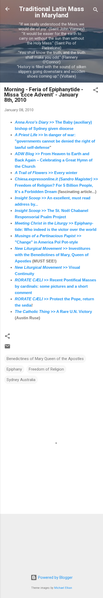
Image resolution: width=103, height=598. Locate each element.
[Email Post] (7, 348)
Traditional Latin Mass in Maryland (51, 12)
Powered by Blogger (55, 577)
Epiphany (14, 369)
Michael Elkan (63, 588)
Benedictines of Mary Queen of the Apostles (45, 358)
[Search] (95, 11)
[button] (95, 91)
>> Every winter (46, 172)
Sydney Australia (21, 379)
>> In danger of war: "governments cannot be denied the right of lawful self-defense (55, 141)
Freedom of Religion (46, 369)
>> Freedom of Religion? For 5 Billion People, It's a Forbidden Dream (56, 185)
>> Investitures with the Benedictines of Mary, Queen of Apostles (52, 254)
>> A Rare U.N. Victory (53, 311)
